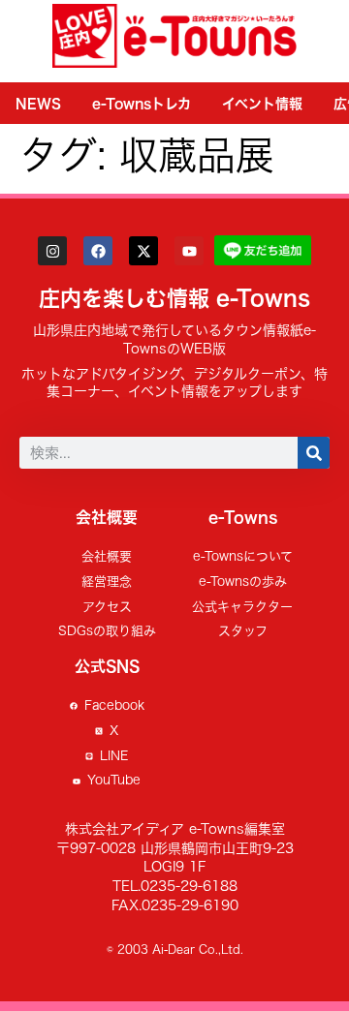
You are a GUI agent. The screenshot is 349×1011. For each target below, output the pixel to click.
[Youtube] (189, 250)
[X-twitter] (143, 250)
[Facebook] (97, 250)
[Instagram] (52, 250)
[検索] (314, 453)
